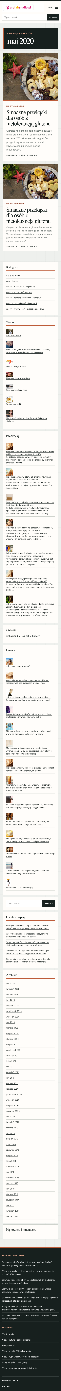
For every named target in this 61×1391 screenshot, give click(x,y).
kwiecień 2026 (12, 989)
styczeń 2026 (12, 1005)
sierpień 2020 (12, 1105)
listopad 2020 (12, 1089)
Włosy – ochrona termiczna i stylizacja (23, 298)
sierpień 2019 (12, 1139)
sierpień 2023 (12, 1044)
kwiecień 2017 (12, 1211)
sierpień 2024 (12, 1033)
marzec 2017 (12, 1216)
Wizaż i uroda (12, 281)
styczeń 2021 (12, 1083)
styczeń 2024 (12, 1039)
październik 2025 (14, 1011)
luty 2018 (10, 1189)
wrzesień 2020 (13, 1100)
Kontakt (6, 1386)
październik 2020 (14, 1094)
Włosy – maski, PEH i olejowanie (20, 287)
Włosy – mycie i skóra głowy (19, 292)
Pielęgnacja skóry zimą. (17, 390)
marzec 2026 (12, 994)
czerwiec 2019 (12, 1150)
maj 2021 (10, 1067)
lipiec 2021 (11, 1061)
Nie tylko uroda (13, 275)
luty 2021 (10, 1078)
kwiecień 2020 (12, 1122)
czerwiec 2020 (13, 1111)
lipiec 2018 (11, 1161)
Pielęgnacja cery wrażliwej (18, 378)
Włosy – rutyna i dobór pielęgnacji (21, 303)
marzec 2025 (12, 1028)
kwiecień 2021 (12, 1072)
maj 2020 (10, 1116)
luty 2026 (10, 1000)
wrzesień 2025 (12, 1017)
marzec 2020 (12, 1128)
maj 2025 (10, 1022)
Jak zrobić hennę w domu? (18, 666)
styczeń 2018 (12, 1194)
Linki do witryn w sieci (16, 366)
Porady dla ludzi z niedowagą (19, 887)
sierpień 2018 (12, 1155)
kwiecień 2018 (12, 1177)
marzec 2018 (12, 1183)
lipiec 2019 (11, 1144)
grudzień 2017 (12, 1200)
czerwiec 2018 (12, 1166)
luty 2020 (10, 1133)
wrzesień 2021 (12, 1055)
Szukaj (53, 17)
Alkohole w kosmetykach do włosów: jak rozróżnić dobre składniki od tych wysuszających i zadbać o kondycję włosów (29, 788)
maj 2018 (10, 1172)
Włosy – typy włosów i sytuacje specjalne (25, 309)
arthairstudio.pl (10, 1381)
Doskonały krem (13, 335)
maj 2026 (10, 983)
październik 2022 (14, 1050)
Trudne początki (13, 404)
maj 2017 (10, 1205)
